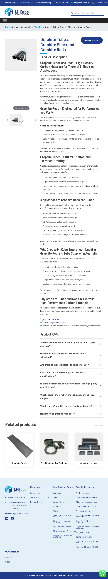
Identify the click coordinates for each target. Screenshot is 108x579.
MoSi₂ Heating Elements (86, 497)
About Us (9, 557)
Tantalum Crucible (84, 536)
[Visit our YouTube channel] (13, 518)
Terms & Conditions (75, 575)
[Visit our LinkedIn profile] (7, 518)
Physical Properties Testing (61, 521)
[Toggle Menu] (5, 21)
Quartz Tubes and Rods (86, 506)
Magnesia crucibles (84, 510)
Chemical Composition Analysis (63, 516)
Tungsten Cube (82, 532)
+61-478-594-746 (26, 2)
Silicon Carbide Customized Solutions (88, 516)
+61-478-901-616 (61, 2)
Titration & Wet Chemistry (64, 531)
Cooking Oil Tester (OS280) (87, 547)
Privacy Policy (36, 502)
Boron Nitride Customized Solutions (87, 527)
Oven (55, 497)
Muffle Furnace (82, 493)
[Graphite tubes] (16, 120)
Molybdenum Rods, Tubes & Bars (88, 542)
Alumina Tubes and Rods (86, 502)
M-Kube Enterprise (40, 575)
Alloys (55, 510)
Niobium (57, 506)
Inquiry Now (91, 40)
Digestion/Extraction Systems (62, 536)
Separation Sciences (62, 526)
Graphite (39, 27)
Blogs (7, 561)
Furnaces (57, 493)
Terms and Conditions (39, 497)
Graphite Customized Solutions (85, 521)
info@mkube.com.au (82, 2)
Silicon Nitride (59, 502)
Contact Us (35, 493)
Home (8, 27)
